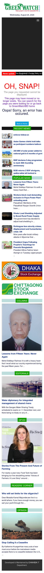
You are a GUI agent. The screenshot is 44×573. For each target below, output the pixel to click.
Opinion (22, 510)
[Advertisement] (22, 46)
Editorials (22, 373)
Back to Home (22, 123)
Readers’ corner (22, 485)
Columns (22, 300)
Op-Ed (22, 419)
